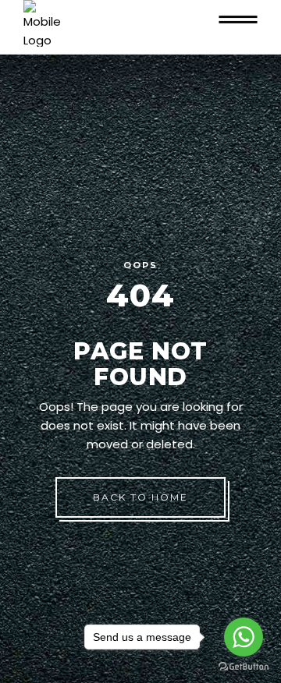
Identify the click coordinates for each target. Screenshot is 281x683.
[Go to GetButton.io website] (244, 667)
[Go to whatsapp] (243, 637)
